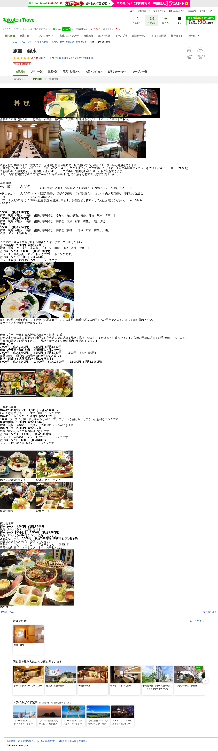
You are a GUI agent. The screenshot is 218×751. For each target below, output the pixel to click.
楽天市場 (192, 11)
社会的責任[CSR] (46, 741)
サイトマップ (159, 11)
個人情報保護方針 (27, 741)
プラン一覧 (37, 71)
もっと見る (196, 621)
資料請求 (83, 741)
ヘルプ (131, 11)
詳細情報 (54, 79)
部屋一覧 (53, 71)
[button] (42, 627)
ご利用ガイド (144, 11)
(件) (42, 58)
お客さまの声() (117, 71)
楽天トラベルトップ (22, 42)
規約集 (72, 741)
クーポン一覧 (140, 71)
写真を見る (20, 79)
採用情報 (62, 741)
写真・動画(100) (71, 71)
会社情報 (11, 741)
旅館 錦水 (25, 50)
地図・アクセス (94, 71)
